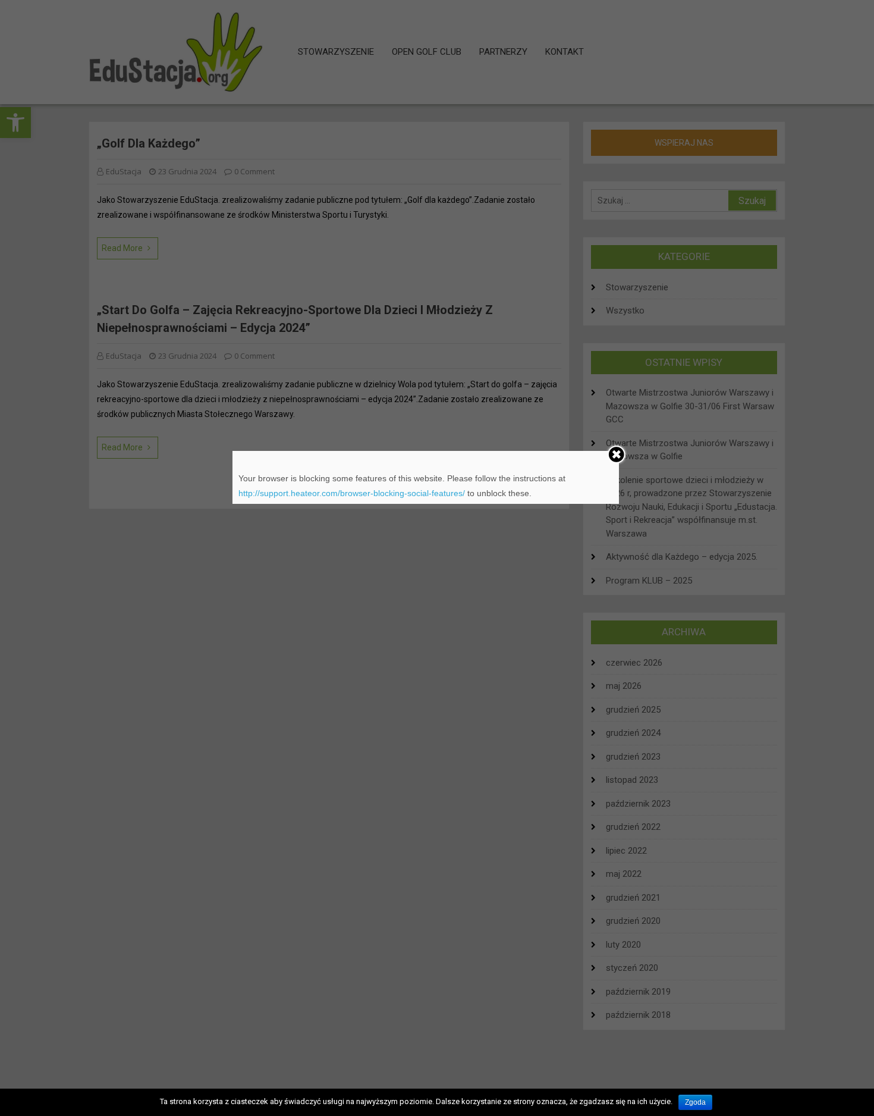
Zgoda (695, 1102)
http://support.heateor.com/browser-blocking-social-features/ (351, 493)
